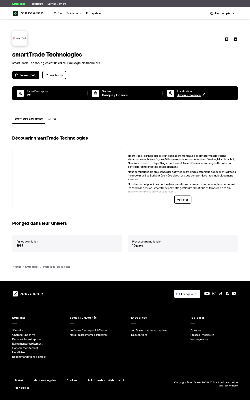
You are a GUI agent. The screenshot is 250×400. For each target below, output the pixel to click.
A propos (196, 330)
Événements (74, 13)
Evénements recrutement (27, 343)
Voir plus (183, 199)
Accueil (17, 266)
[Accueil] (27, 13)
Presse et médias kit (202, 334)
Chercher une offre (23, 334)
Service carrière (56, 3)
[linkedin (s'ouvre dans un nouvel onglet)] (235, 39)
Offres (58, 13)
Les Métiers (18, 352)
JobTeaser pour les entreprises (149, 330)
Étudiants (18, 3)
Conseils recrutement (25, 348)
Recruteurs (36, 3)
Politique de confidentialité (106, 380)
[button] (67, 178)
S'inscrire (17, 330)
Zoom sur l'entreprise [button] (28, 118)
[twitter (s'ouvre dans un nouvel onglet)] (227, 39)
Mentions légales (44, 380)
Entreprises (94, 13)
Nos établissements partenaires (89, 334)
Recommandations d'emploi (29, 356)
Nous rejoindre (199, 339)
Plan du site (21, 387)
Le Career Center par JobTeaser (88, 330)
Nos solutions (139, 334)
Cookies (71, 380)
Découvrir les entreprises (26, 339)
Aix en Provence (191, 95)
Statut (18, 380)
